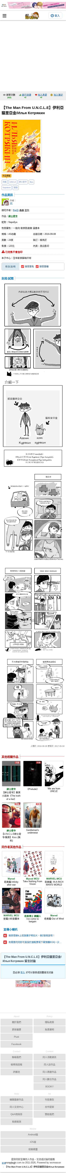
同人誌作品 (49, 1064)
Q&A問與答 (16, 1114)
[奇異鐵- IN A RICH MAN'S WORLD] (54, 864)
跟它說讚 (26, 95)
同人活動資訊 (49, 1057)
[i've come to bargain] (32, 900)
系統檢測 (16, 1121)
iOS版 (33, 1142)
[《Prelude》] (32, 773)
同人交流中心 (16, 1107)
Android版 (33, 1134)
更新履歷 (16, 1029)
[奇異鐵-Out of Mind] (54, 900)
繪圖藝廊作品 (16, 1099)
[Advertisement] (33, 55)
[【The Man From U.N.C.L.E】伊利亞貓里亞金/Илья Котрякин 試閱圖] (33, 330)
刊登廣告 (49, 1099)
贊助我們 (49, 1114)
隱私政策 (49, 1022)
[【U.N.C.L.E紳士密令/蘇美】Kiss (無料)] (11, 815)
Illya (31, 182)
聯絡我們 (16, 1057)
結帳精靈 (33, 1149)
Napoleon (7, 187)
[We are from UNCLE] (54, 773)
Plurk (16, 1037)
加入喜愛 (42, 95)
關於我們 (16, 1022)
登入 (57, 15)
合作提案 (49, 1107)
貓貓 (16, 187)
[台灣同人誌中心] (32, 15)
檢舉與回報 (16, 1064)
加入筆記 (58, 95)
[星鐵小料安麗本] (11, 900)
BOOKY (49, 1086)
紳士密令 (23, 182)
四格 (5, 182)
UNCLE (13, 182)
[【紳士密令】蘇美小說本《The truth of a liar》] (11, 773)
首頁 (4, 1163)
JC (11, 203)
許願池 (16, 1072)
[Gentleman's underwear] (32, 815)
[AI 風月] (33, 985)
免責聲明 (49, 1029)
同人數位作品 (49, 1079)
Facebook (16, 1044)
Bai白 (16, 210)
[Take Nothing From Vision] (32, 864)
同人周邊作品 (49, 1072)
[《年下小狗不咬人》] (33, 5)
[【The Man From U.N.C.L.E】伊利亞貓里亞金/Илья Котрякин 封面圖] (22, 146)
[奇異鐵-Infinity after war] (11, 864)
